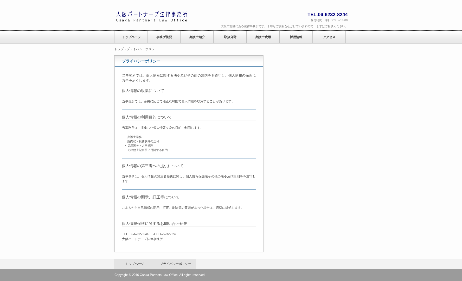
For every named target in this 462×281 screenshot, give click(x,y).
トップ (119, 49)
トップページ (131, 37)
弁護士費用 (263, 37)
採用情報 (296, 37)
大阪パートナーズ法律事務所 (153, 18)
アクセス (329, 37)
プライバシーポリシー (175, 264)
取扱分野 (230, 37)
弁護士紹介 (197, 37)
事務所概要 (164, 37)
